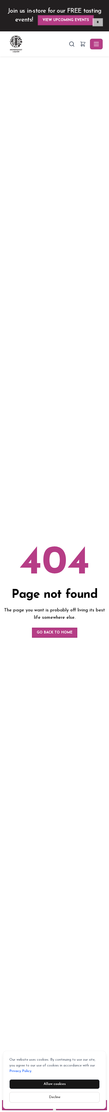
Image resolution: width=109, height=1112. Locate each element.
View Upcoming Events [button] (66, 20)
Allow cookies (55, 1084)
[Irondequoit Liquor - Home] (37, 44)
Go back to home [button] (54, 632)
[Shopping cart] (83, 44)
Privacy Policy (20, 1071)
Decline (54, 1097)
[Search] (72, 44)
